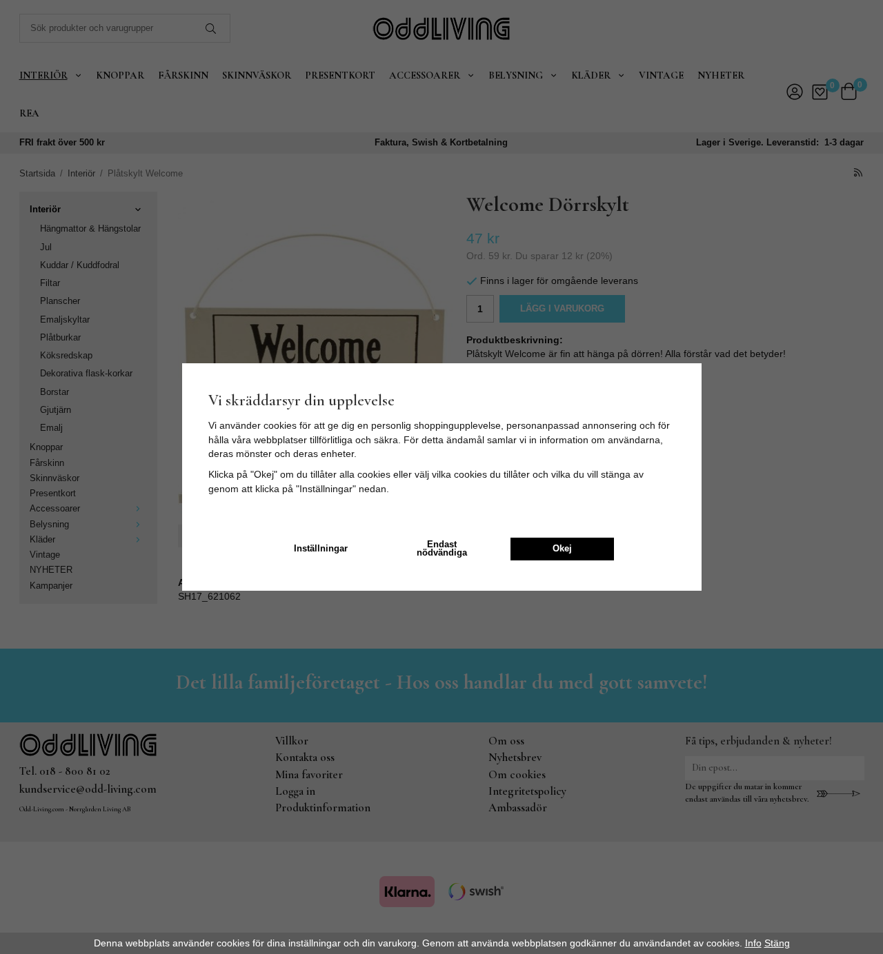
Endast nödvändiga (442, 549)
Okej (562, 549)
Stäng (777, 942)
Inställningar (321, 549)
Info (753, 942)
